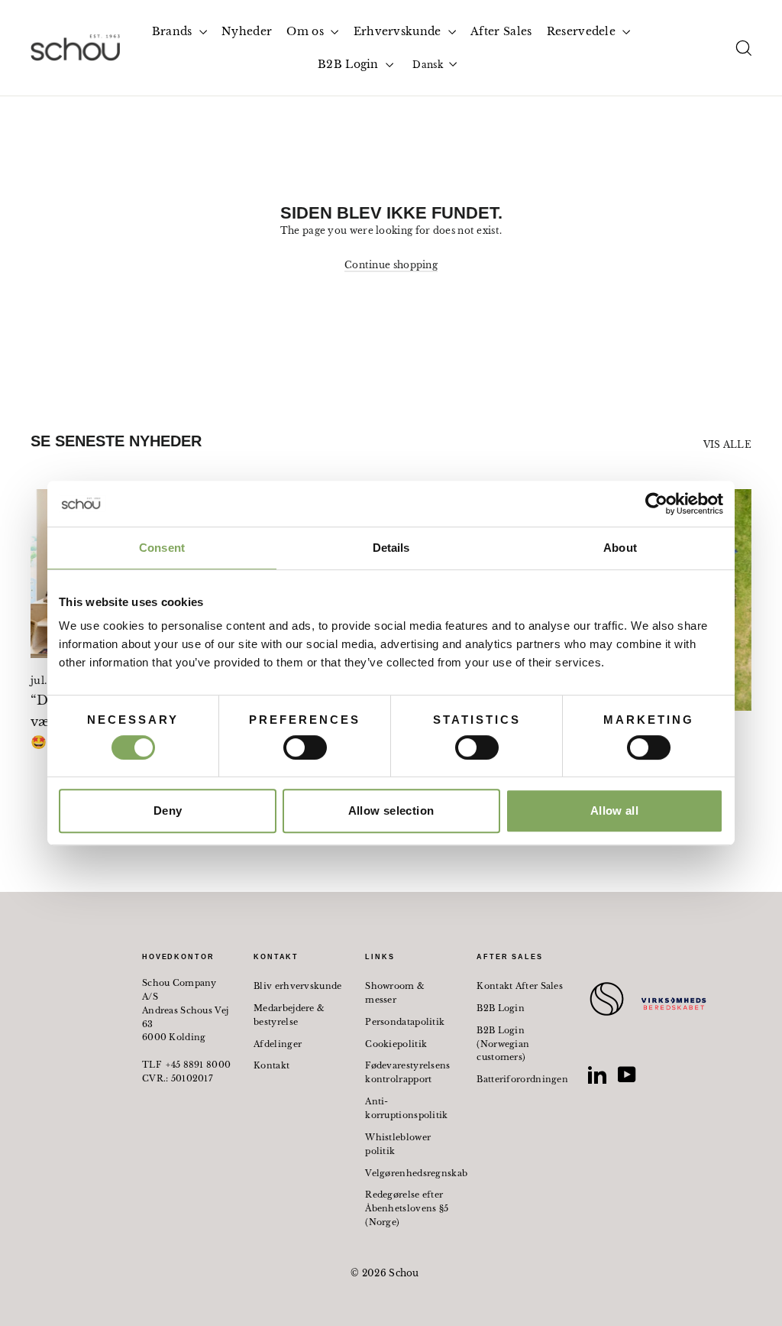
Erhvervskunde (399, 31)
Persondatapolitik (404, 1021)
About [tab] (620, 547)
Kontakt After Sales (520, 986)
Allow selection (391, 810)
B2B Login (350, 64)
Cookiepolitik (396, 1044)
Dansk (427, 64)
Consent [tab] (162, 547)
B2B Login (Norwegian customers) (503, 1044)
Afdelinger (278, 1044)
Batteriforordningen (521, 1079)
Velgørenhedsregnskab (409, 1173)
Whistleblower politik (398, 1144)
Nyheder (246, 31)
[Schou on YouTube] (627, 1074)
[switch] (305, 747)
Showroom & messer (395, 993)
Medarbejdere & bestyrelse (289, 1015)
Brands (174, 31)
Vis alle (727, 444)
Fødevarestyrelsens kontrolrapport (407, 1072)
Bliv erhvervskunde (297, 986)
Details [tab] (391, 547)
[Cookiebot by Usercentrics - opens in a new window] (656, 503)
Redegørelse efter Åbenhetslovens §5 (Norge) (406, 1208)
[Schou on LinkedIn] (597, 1074)
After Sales (501, 31)
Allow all (614, 810)
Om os (306, 31)
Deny (168, 810)
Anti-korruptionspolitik (406, 1108)
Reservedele (583, 31)
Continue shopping (391, 265)
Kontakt (271, 1065)
